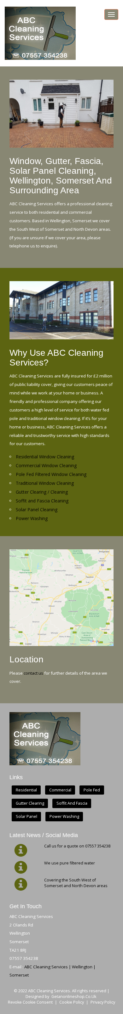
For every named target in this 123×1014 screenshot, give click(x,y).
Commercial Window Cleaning (46, 465)
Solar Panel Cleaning (36, 510)
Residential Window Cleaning (45, 457)
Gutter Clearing (30, 803)
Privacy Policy (103, 1002)
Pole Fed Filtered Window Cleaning (51, 474)
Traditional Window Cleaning (45, 483)
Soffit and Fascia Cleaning (42, 501)
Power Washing (32, 518)
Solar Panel (26, 816)
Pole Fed (92, 790)
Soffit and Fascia (71, 803)
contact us (33, 673)
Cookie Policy (71, 1002)
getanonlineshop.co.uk (73, 996)
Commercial (60, 790)
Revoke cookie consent (30, 1002)
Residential (26, 790)
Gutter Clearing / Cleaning (42, 492)
